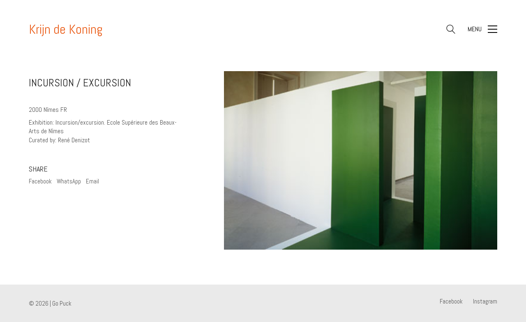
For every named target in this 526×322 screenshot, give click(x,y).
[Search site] (450, 30)
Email (92, 181)
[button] (482, 29)
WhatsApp (69, 181)
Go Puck (62, 303)
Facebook (40, 181)
